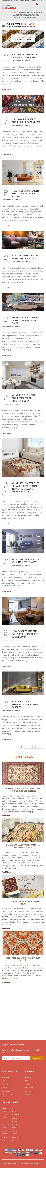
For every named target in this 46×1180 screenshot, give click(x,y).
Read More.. (6, 815)
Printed (27, 1084)
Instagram (5, 1084)
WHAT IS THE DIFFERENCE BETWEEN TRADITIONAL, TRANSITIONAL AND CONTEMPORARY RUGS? (22, 487)
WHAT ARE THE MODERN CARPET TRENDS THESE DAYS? (25, 320)
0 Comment (27, 60)
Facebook (5, 1077)
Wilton (27, 1080)
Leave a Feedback (7, 1095)
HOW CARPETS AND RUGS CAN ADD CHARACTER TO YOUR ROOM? (25, 634)
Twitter (4, 1080)
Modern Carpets (14, 1119)
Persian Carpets (14, 1132)
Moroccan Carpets (5, 1126)
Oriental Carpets (15, 1126)
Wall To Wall (29, 1088)
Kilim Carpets (16, 1115)
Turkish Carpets (4, 1138)
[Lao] (6, 7)
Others (27, 1095)
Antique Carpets (14, 1109)
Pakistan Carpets (5, 1132)
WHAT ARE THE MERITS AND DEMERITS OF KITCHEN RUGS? (24, 398)
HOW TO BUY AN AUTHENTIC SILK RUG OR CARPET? (25, 704)
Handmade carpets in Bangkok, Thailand (24, 56)
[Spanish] (8, 7)
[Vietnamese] (14, 7)
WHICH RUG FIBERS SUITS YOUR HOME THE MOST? (25, 561)
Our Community (7, 1091)
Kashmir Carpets (4, 1116)
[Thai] (11, 7)
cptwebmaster (18, 60)
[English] (3, 7)
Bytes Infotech (38, 1163)
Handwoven (29, 1091)
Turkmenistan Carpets (16, 1138)
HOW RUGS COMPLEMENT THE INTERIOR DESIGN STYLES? (25, 193)
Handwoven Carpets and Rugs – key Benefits (26, 120)
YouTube (5, 1088)
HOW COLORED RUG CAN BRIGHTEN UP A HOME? (25, 257)
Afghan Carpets (4, 1109)
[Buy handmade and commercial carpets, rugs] (20, 25)
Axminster (28, 1077)
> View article (6, 89)
